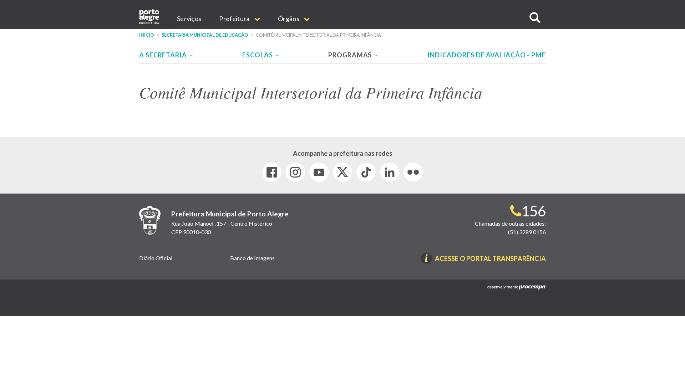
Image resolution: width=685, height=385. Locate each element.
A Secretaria (163, 55)
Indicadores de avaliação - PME (486, 55)
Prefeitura (234, 18)
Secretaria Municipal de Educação (205, 35)
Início (146, 35)
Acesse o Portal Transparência (490, 259)
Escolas (258, 55)
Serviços (189, 18)
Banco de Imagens (252, 258)
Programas (350, 55)
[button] (535, 17)
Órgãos (289, 18)
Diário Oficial (155, 258)
